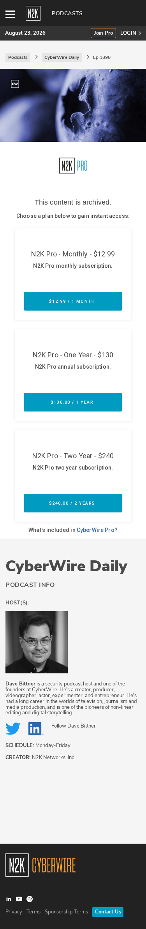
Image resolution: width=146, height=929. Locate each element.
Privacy (13, 911)
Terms (33, 911)
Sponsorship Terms (66, 911)
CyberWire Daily (66, 566)
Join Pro (103, 33)
